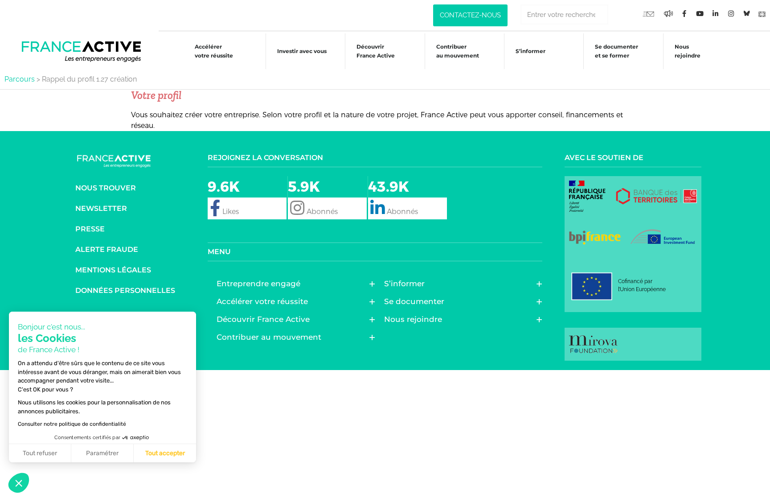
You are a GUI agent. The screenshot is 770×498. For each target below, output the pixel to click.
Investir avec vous (302, 51)
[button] (18, 483)
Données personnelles (125, 290)
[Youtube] (648, 13)
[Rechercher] (618, 14)
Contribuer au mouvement (457, 51)
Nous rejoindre (687, 51)
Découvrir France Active (375, 51)
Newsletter (101, 208)
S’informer (530, 51)
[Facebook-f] (668, 13)
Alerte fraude (106, 249)
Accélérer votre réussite (214, 51)
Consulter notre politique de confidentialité (72, 424)
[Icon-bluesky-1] (746, 13)
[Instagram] (730, 13)
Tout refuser (40, 453)
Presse (90, 229)
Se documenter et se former (616, 51)
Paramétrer (102, 453)
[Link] (762, 13)
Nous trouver (105, 188)
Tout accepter (165, 453)
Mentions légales (113, 270)
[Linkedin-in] (715, 13)
